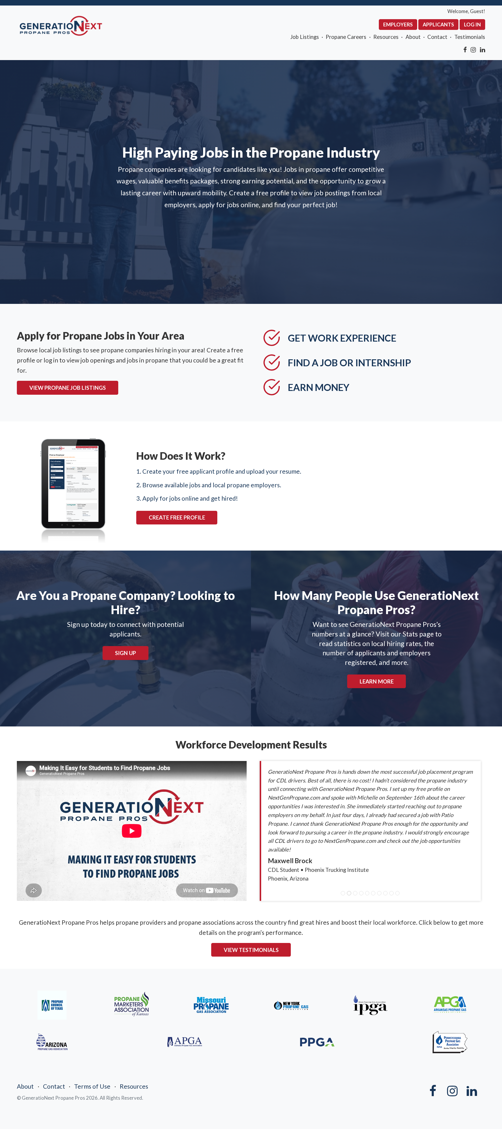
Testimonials (469, 37)
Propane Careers (346, 37)
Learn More (377, 681)
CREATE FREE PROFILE (177, 517)
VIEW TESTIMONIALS (251, 949)
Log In (472, 24)
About (413, 37)
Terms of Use (92, 1086)
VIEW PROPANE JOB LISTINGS (67, 388)
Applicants (438, 24)
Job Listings (304, 37)
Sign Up (125, 653)
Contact (437, 37)
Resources (386, 37)
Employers (398, 24)
